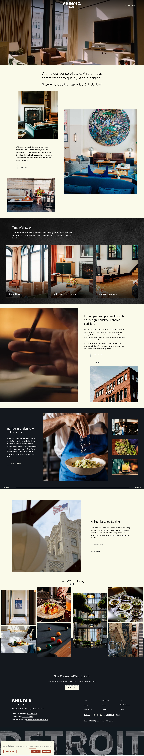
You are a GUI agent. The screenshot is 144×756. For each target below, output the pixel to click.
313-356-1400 (27, 717)
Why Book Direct (125, 705)
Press (85, 700)
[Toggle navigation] (8, 5)
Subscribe (72, 687)
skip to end (6, 487)
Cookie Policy (32, 748)
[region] (27, 748)
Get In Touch (95, 551)
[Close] (51, 743)
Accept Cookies (46, 751)
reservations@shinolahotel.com (37, 720)
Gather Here (98, 544)
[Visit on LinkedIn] (101, 715)
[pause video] (138, 59)
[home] (72, 5)
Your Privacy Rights (10, 751)
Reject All (35, 751)
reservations (130, 5)
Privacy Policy (88, 709)
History (86, 705)
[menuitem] (130, 5)
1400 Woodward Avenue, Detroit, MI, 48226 (28, 709)
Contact (122, 709)
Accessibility (105, 700)
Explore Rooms (124, 238)
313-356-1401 (32, 714)
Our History (98, 355)
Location (97, 362)
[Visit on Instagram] (94, 715)
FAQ (121, 700)
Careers (104, 705)
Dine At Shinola (15, 463)
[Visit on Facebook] (97, 715)
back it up (138, 487)
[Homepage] (22, 702)
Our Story (24, 167)
